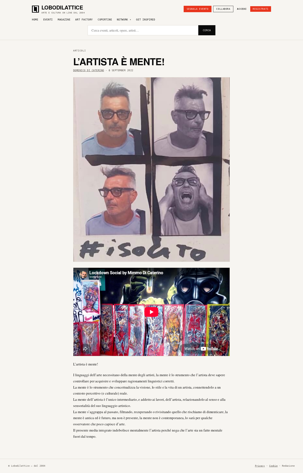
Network (122, 19)
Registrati (261, 9)
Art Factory (84, 19)
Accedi (242, 9)
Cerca (207, 30)
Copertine (105, 19)
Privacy (260, 466)
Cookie (273, 466)
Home (35, 19)
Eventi (48, 19)
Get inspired (145, 19)
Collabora (223, 9)
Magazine (64, 19)
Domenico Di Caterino (88, 70)
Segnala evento (198, 9)
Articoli (79, 50)
